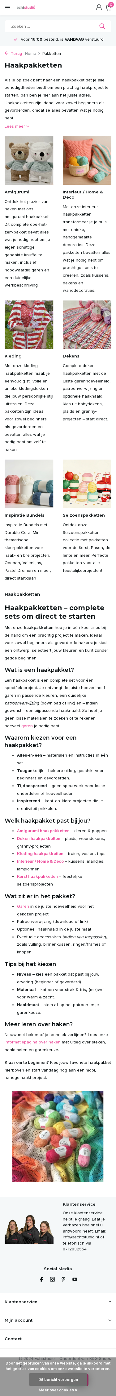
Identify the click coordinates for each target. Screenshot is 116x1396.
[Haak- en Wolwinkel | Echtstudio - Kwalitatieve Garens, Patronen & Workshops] (32, 7)
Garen (23, 906)
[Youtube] (74, 1279)
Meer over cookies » (58, 1390)
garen (27, 725)
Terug (16, 53)
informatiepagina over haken (33, 1041)
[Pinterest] (63, 1279)
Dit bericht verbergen (58, 1379)
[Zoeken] (103, 26)
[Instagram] (52, 1279)
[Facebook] (41, 1279)
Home (30, 53)
